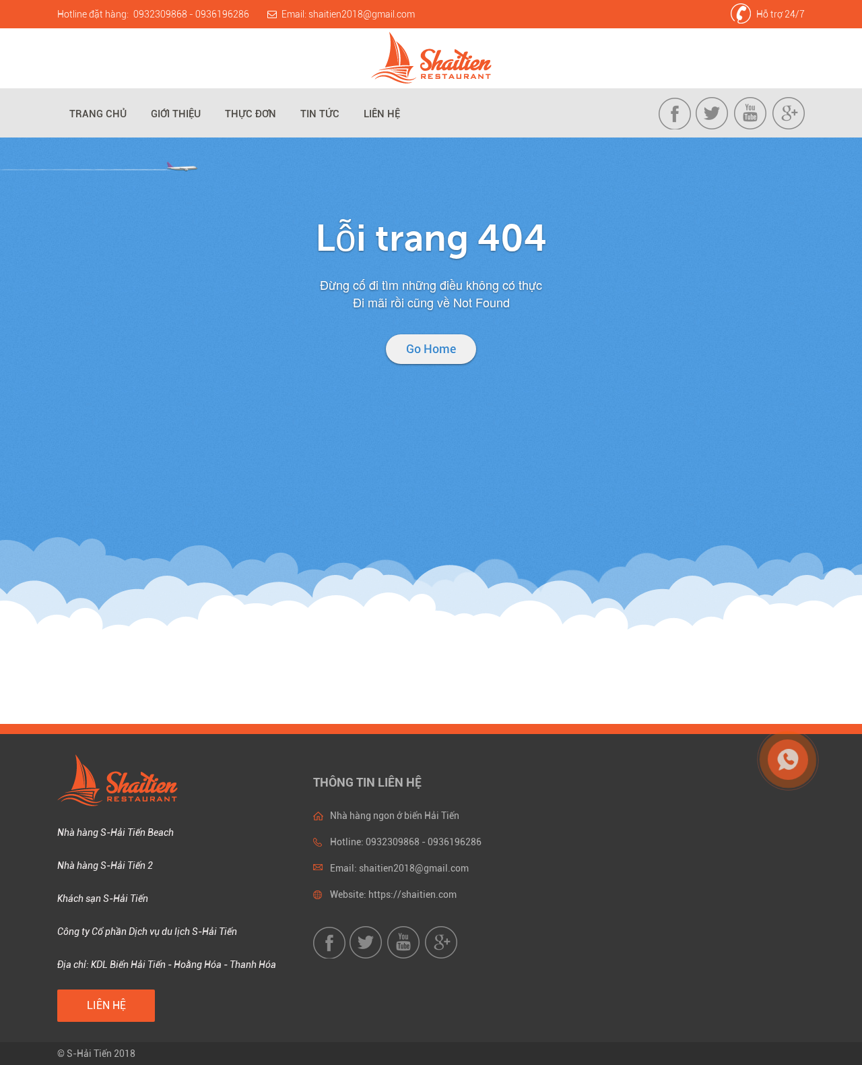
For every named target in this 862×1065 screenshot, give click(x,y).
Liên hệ (382, 114)
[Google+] (788, 126)
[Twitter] (713, 126)
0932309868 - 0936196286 (191, 14)
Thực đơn (250, 114)
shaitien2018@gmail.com (361, 14)
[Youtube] (750, 126)
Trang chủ (98, 114)
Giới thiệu (176, 114)
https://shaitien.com (412, 894)
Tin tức (319, 114)
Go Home (431, 349)
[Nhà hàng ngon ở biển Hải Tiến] (431, 58)
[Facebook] (676, 126)
